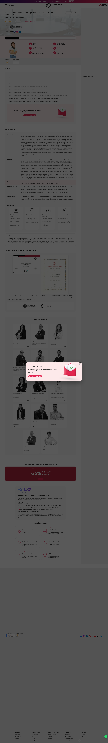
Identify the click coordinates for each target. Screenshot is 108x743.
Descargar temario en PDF (35, 376)
